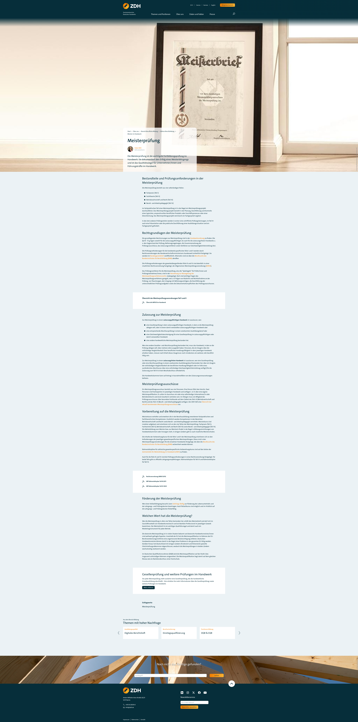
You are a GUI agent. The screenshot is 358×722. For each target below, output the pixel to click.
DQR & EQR (206, 633)
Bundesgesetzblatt (157, 256)
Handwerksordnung (197, 238)
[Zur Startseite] (131, 6)
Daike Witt (138, 148)
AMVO (208, 266)
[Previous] (119, 633)
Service (198, 5)
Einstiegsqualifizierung (174, 633)
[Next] (239, 633)
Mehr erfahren (148, 587)
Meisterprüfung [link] (148, 606)
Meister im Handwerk (134, 134)
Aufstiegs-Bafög (178, 504)
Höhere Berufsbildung (167, 131)
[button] (162, 14)
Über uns (136, 131)
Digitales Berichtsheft (135, 633)
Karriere (206, 5)
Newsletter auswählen (189, 707)
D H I (191, 5)
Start (129, 131)
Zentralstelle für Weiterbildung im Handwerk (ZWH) (161, 452)
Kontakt (143, 719)
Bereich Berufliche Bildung (149, 131)
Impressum (126, 719)
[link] (154, 302)
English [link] (213, 5)
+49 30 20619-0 (130, 705)
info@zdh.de (129, 707)
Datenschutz (135, 719)
